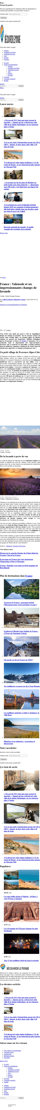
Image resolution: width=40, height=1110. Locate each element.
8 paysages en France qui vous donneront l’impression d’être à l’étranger (16, 560)
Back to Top (4, 1061)
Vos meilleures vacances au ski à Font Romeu (22, 686)
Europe (6, 58)
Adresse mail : (4, 14)
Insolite (6, 80)
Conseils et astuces (9, 79)
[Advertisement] (20, 255)
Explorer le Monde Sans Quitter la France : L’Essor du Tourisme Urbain (21, 632)
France (24, 341)
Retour (2, 233)
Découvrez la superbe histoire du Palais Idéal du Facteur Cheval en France (19, 554)
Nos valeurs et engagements (12, 1050)
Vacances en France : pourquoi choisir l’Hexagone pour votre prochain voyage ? (20, 604)
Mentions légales (9, 1056)
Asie (5, 56)
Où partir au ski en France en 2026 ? (18, 660)
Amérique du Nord (10, 52)
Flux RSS (7, 1058)
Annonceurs (7, 1054)
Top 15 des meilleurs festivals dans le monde (21, 961)
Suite (6, 233)
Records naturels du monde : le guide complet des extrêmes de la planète (18, 228)
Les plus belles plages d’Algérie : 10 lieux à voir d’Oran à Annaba (21, 898)
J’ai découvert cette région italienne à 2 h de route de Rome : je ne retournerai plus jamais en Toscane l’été (22, 165)
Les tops (6, 77)
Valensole (9, 546)
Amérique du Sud (9, 54)
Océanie (6, 59)
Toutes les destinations (11, 64)
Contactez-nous (8, 1052)
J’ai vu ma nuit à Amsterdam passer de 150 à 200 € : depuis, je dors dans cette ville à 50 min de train (22, 144)
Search (21, 86)
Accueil (6, 63)
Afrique (6, 50)
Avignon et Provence (19, 546)
